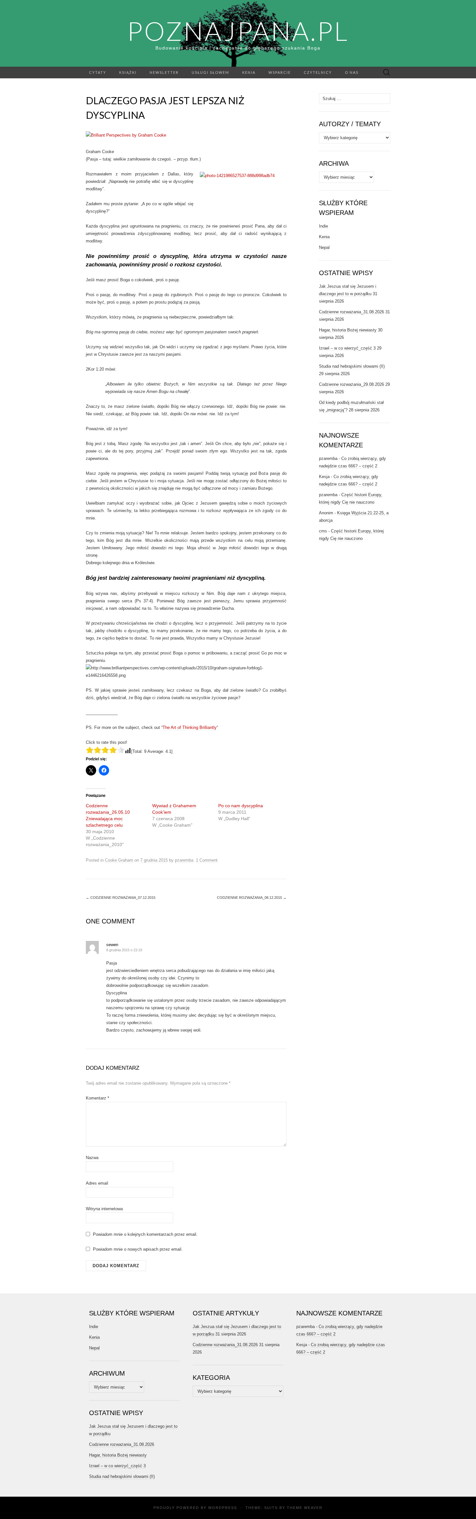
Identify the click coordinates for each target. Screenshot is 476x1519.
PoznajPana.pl (238, 30)
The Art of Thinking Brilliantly (190, 727)
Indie (323, 226)
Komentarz (97, 1098)
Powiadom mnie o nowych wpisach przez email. (138, 1249)
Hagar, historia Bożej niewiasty (348, 330)
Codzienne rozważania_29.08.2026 (351, 384)
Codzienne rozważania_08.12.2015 (252, 897)
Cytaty (97, 72)
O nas (351, 72)
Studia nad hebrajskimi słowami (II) (352, 366)
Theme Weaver (305, 1508)
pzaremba (184, 860)
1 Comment (207, 860)
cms (323, 531)
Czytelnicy (318, 72)
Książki (128, 72)
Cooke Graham (119, 860)
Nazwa (92, 1157)
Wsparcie (279, 72)
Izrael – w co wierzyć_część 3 (347, 348)
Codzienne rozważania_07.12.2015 (120, 897)
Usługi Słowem (210, 72)
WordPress (222, 1508)
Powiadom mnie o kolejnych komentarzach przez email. (145, 1234)
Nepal (324, 247)
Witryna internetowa (104, 1208)
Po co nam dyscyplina (240, 805)
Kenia (248, 72)
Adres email (97, 1183)
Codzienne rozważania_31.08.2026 (351, 311)
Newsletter (164, 72)
